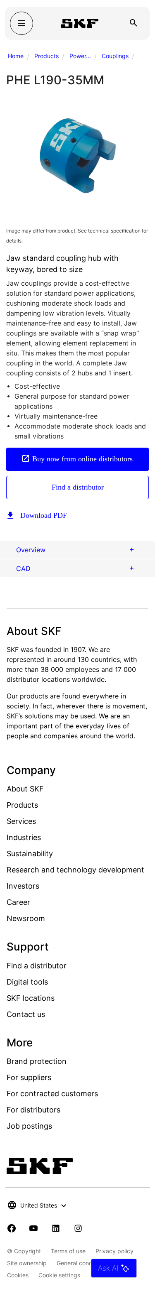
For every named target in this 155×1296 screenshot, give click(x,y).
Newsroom (26, 918)
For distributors (33, 1109)
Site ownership (27, 1263)
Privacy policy (114, 1250)
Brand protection (37, 1061)
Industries (24, 837)
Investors (23, 886)
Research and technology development (75, 869)
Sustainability (30, 853)
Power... (80, 55)
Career (18, 902)
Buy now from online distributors (82, 459)
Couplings (115, 55)
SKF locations (31, 998)
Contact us (26, 1014)
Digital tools (27, 982)
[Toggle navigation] (21, 23)
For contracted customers (52, 1093)
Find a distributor (78, 487)
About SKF (25, 788)
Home (16, 55)
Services (21, 821)
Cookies (18, 1275)
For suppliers (29, 1077)
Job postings (29, 1126)
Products (46, 55)
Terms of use (68, 1250)
